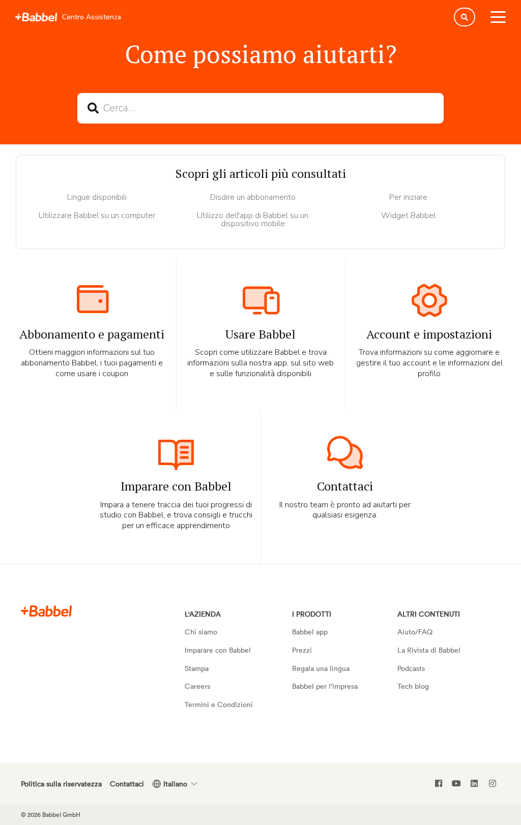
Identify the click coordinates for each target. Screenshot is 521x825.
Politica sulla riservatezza (61, 783)
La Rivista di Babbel (428, 650)
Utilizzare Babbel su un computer (97, 215)
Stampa (197, 668)
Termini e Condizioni (219, 704)
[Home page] (36, 17)
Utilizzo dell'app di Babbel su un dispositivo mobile (252, 219)
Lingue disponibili (97, 197)
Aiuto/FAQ (414, 631)
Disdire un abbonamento (253, 197)
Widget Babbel (408, 215)
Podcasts (411, 668)
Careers (197, 686)
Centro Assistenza (91, 17)
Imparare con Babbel (218, 650)
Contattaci (127, 783)
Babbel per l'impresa (325, 686)
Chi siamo (201, 631)
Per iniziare (408, 197)
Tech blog (413, 686)
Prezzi (302, 650)
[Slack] (46, 611)
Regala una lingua (321, 668)
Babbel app (310, 631)
